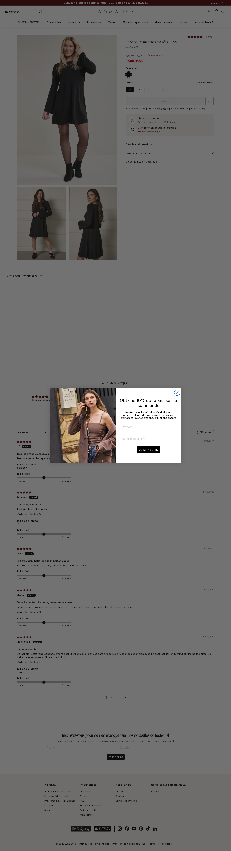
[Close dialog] (177, 393)
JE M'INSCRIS (148, 449)
